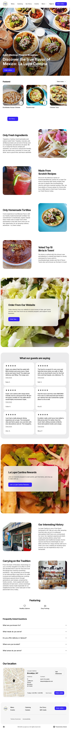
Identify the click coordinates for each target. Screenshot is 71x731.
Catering (20, 4)
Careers (27, 710)
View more (9, 377)
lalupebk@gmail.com (46, 681)
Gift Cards (43, 710)
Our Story (29, 4)
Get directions (58, 673)
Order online (59, 693)
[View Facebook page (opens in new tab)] (4, 727)
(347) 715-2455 (44, 679)
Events (37, 4)
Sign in (51, 4)
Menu (12, 4)
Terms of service (15, 719)
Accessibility (26, 719)
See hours (49, 693)
